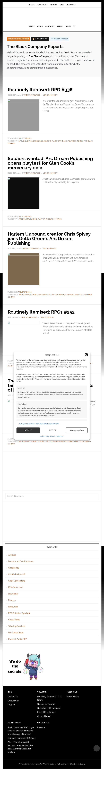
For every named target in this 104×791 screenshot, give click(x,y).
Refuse (52, 430)
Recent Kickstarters (46, 712)
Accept (28, 430)
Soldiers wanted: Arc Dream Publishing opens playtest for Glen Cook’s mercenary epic (50, 163)
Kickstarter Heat (15, 587)
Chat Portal (13, 568)
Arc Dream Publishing (28, 219)
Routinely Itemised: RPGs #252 (41, 312)
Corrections (13, 701)
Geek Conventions (16, 581)
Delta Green (53, 294)
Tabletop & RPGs (24, 138)
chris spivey (43, 294)
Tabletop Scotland (16, 626)
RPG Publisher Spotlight (19, 613)
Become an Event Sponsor (20, 561)
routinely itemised (76, 141)
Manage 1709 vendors (26, 423)
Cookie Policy (44, 436)
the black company (54, 219)
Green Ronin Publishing (63, 441)
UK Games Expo (15, 632)
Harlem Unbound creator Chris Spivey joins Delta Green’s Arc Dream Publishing (49, 238)
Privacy (11, 705)
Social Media (14, 619)
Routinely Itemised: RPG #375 (21, 738)
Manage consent (96, 748)
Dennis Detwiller (45, 441)
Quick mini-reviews (46, 704)
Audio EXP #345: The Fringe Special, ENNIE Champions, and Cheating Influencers (21, 730)
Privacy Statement (56, 436)
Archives (12, 555)
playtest (41, 219)
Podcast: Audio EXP (17, 639)
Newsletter (13, 594)
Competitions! (43, 716)
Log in (82, 764)
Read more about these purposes (47, 423)
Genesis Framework (60, 764)
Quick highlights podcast (48, 708)
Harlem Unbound (66, 294)
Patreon (12, 600)
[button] (86, 355)
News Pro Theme (42, 764)
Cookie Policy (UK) (16, 574)
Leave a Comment (50, 95)
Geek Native (52, 16)
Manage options (77, 430)
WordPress (74, 764)
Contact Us (13, 696)
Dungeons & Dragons (42, 141)
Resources (13, 607)
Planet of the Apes (59, 141)
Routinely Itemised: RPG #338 (40, 89)
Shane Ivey (79, 294)
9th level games (25, 141)
